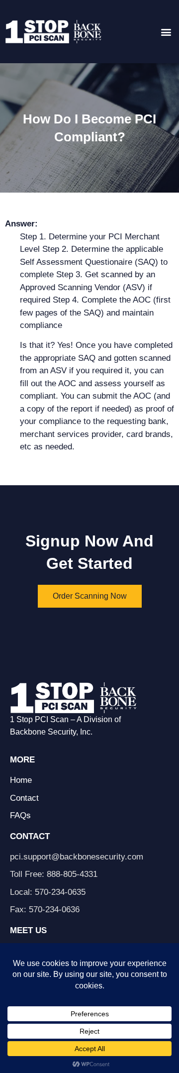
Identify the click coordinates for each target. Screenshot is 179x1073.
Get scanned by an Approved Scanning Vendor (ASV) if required (87, 287)
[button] (166, 31)
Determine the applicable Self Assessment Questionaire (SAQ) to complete (94, 261)
